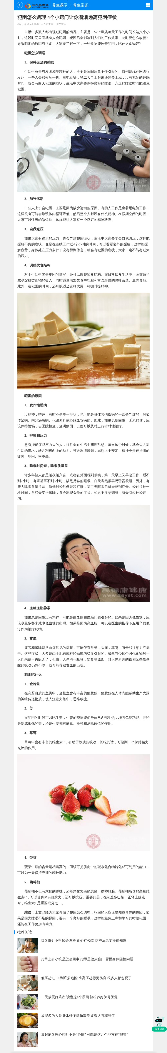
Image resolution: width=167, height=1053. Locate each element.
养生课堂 (60, 5)
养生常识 (81, 5)
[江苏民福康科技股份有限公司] (36, 5)
